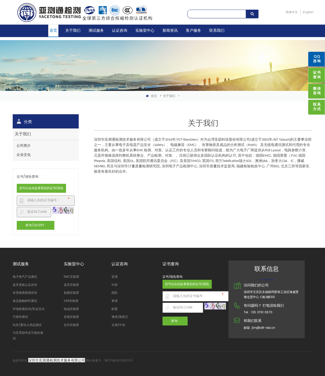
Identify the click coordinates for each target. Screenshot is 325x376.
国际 (114, 292)
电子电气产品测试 (25, 276)
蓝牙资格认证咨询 (25, 285)
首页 (53, 30)
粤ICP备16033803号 (118, 360)
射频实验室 (71, 292)
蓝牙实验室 (71, 285)
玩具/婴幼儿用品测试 (27, 325)
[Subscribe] (252, 14)
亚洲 (114, 276)
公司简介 (24, 146)
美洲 (114, 301)
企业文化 (24, 155)
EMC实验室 (71, 276)
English (308, 12)
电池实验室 (71, 309)
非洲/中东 (118, 325)
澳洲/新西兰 (119, 317)
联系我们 (216, 30)
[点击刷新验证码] (63, 210)
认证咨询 (119, 30)
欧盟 (114, 309)
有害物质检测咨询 (25, 292)
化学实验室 (71, 325)
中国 (114, 285)
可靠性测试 (20, 317)
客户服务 (193, 30)
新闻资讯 (170, 30)
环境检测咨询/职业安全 (29, 309)
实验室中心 (144, 30)
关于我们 (72, 30)
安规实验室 (71, 317)
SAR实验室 (71, 301)
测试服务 (96, 30)
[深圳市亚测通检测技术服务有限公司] (100, 12)
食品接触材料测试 (25, 301)
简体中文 (292, 12)
